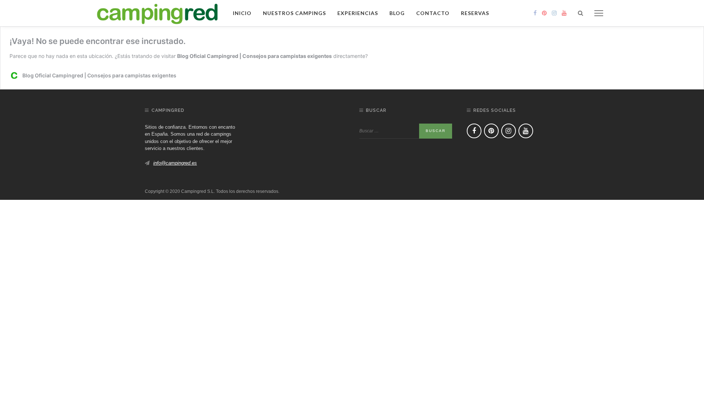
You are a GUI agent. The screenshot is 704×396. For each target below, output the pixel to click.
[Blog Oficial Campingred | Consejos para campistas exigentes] (157, 13)
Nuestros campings (294, 13)
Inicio (242, 13)
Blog (397, 13)
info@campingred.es (175, 163)
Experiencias (357, 13)
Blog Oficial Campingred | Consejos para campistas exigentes (254, 56)
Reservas (475, 13)
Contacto (433, 13)
